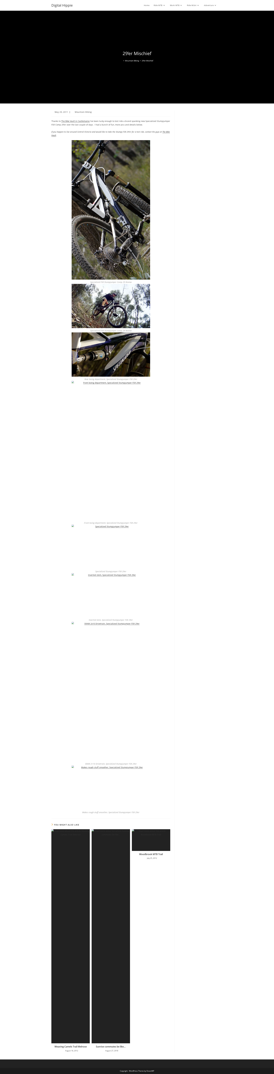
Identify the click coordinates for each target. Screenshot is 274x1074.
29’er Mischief (147, 60)
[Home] (121, 60)
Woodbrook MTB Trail (151, 854)
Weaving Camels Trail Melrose (71, 1046)
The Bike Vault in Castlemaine (75, 121)
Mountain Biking (83, 112)
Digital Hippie (62, 5)
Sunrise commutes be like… (111, 1046)
